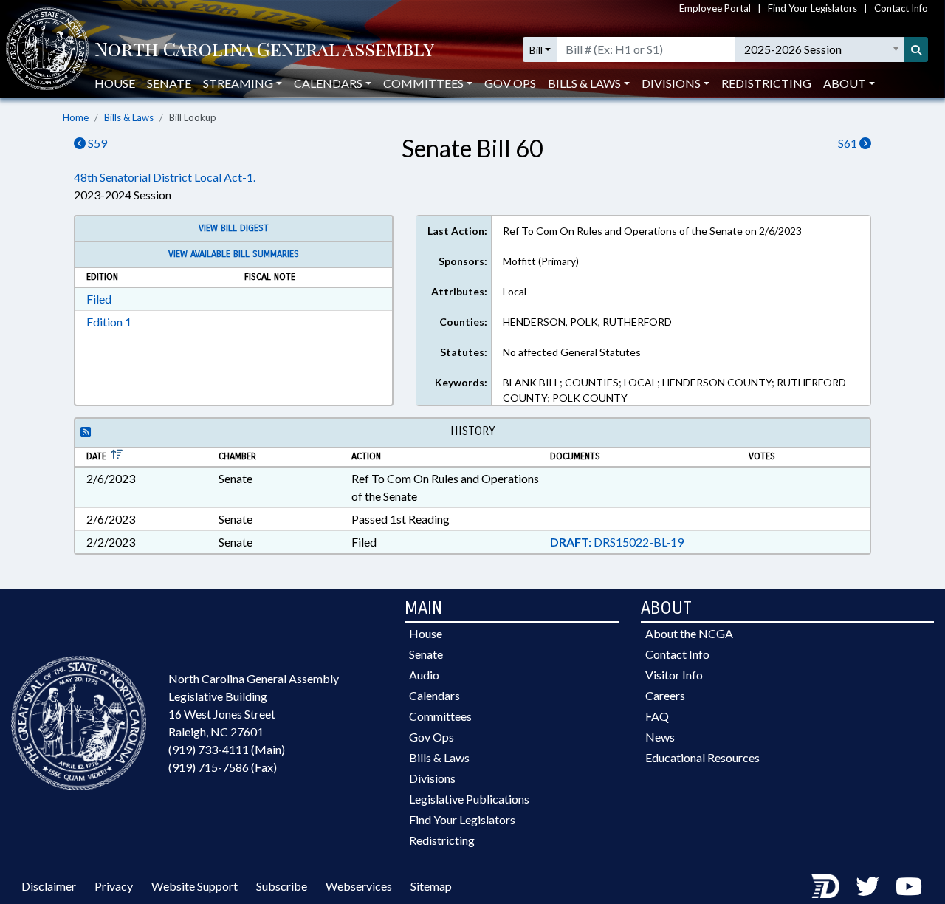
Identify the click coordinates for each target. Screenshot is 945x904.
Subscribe (281, 886)
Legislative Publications (469, 799)
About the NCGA (689, 633)
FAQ (657, 716)
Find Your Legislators (812, 8)
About (844, 83)
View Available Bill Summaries (233, 254)
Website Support (194, 886)
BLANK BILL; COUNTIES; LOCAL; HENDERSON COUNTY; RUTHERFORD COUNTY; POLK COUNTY (674, 390)
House (114, 83)
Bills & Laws (129, 117)
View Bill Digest (234, 228)
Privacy (113, 886)
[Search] (916, 49)
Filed (98, 299)
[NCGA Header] (264, 50)
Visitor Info (674, 675)
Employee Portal (715, 8)
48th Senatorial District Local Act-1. (164, 177)
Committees (440, 716)
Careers (665, 695)
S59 (96, 143)
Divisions (432, 778)
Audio (424, 675)
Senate (169, 83)
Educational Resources (702, 757)
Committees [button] (423, 83)
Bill (536, 50)
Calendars (434, 695)
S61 (848, 143)
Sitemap (431, 886)
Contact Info (901, 8)
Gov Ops (510, 83)
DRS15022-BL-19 (617, 542)
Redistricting (766, 83)
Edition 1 (108, 322)
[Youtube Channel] (909, 886)
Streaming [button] (238, 83)
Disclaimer (48, 886)
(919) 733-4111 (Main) (226, 749)
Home (76, 117)
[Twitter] (867, 886)
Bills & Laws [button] (584, 83)
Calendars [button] (328, 83)
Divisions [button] (671, 83)
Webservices (359, 886)
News (660, 737)
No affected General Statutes (572, 352)
